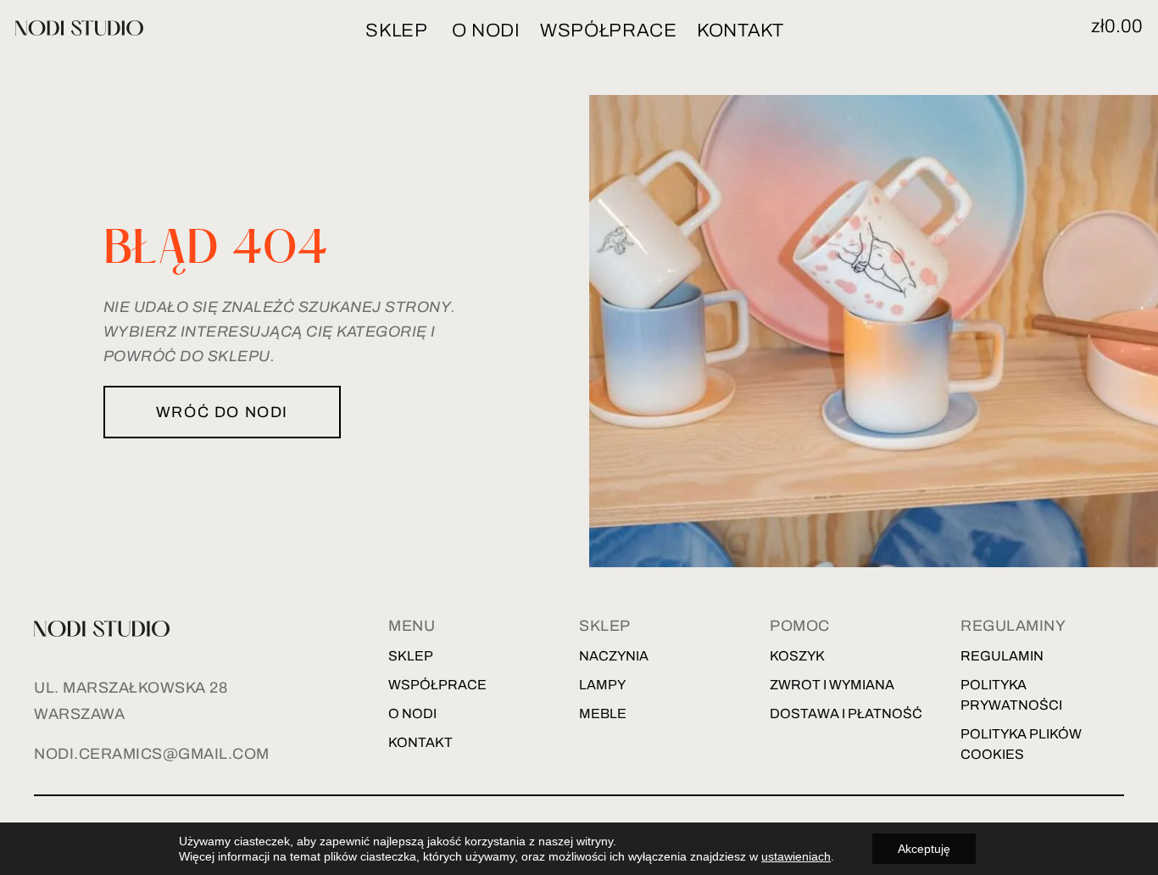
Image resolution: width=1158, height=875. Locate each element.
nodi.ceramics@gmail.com (152, 753)
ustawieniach (796, 856)
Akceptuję (924, 848)
